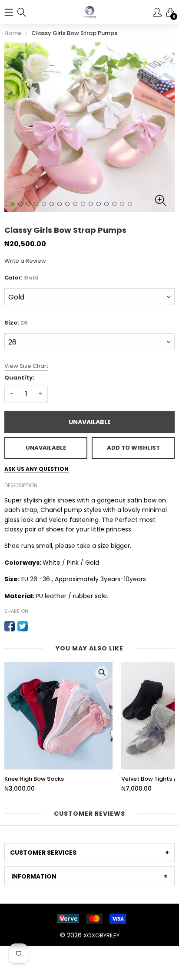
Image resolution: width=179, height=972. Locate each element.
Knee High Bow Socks (34, 779)
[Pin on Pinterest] (35, 626)
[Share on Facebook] (9, 626)
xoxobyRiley (101, 935)
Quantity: (19, 377)
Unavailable (90, 422)
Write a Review (25, 261)
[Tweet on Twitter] (22, 626)
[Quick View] (101, 672)
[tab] (89, 853)
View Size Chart (26, 366)
